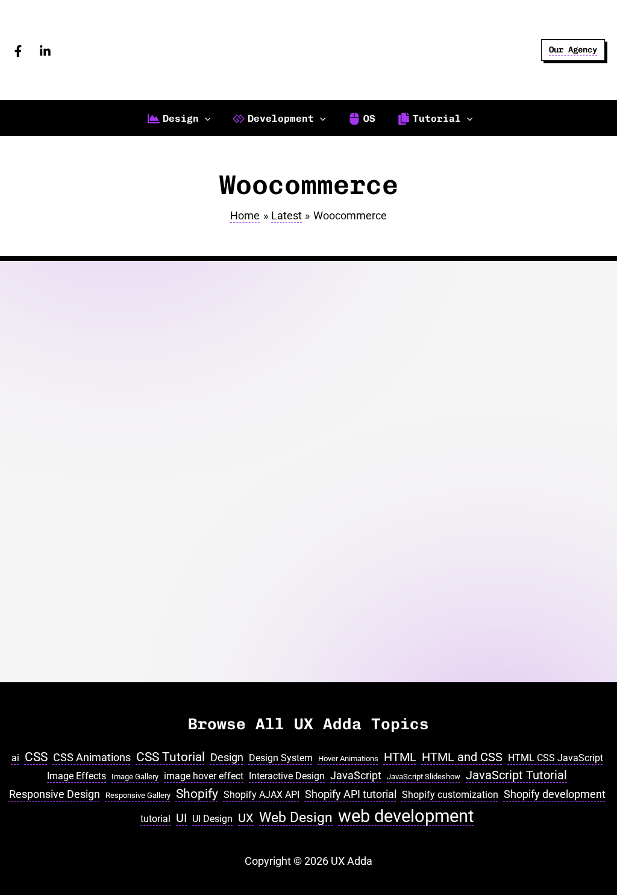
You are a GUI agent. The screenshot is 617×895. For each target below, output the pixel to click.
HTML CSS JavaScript (555, 758)
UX (246, 818)
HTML (400, 757)
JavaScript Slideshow (423, 776)
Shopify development (555, 794)
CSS (36, 756)
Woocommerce (79, 653)
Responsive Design (54, 794)
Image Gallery (134, 776)
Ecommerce (94, 641)
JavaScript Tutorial (516, 775)
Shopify (34, 653)
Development (44, 641)
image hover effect (203, 776)
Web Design (296, 817)
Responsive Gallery (138, 795)
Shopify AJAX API (261, 794)
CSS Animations (92, 757)
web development (406, 816)
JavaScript (355, 775)
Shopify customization (450, 794)
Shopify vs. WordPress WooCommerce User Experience (78, 486)
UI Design (212, 818)
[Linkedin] (45, 51)
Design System (281, 758)
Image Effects (76, 776)
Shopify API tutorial (350, 794)
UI (181, 818)
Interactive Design (287, 776)
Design (226, 757)
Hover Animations (348, 758)
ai (15, 758)
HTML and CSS (462, 757)
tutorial (155, 818)
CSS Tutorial (170, 756)
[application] (205, 119)
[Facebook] (18, 51)
